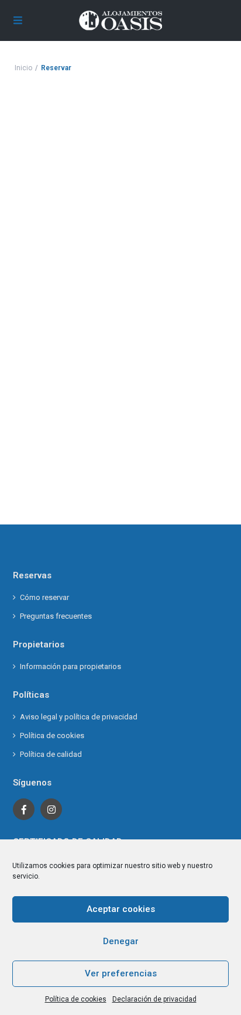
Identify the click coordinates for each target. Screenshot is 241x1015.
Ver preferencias (121, 973)
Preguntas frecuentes (56, 616)
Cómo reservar (44, 597)
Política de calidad (51, 754)
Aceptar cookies (121, 909)
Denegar (121, 941)
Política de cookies (75, 999)
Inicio (23, 68)
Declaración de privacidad (154, 999)
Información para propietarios (70, 666)
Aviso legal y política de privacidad (78, 716)
